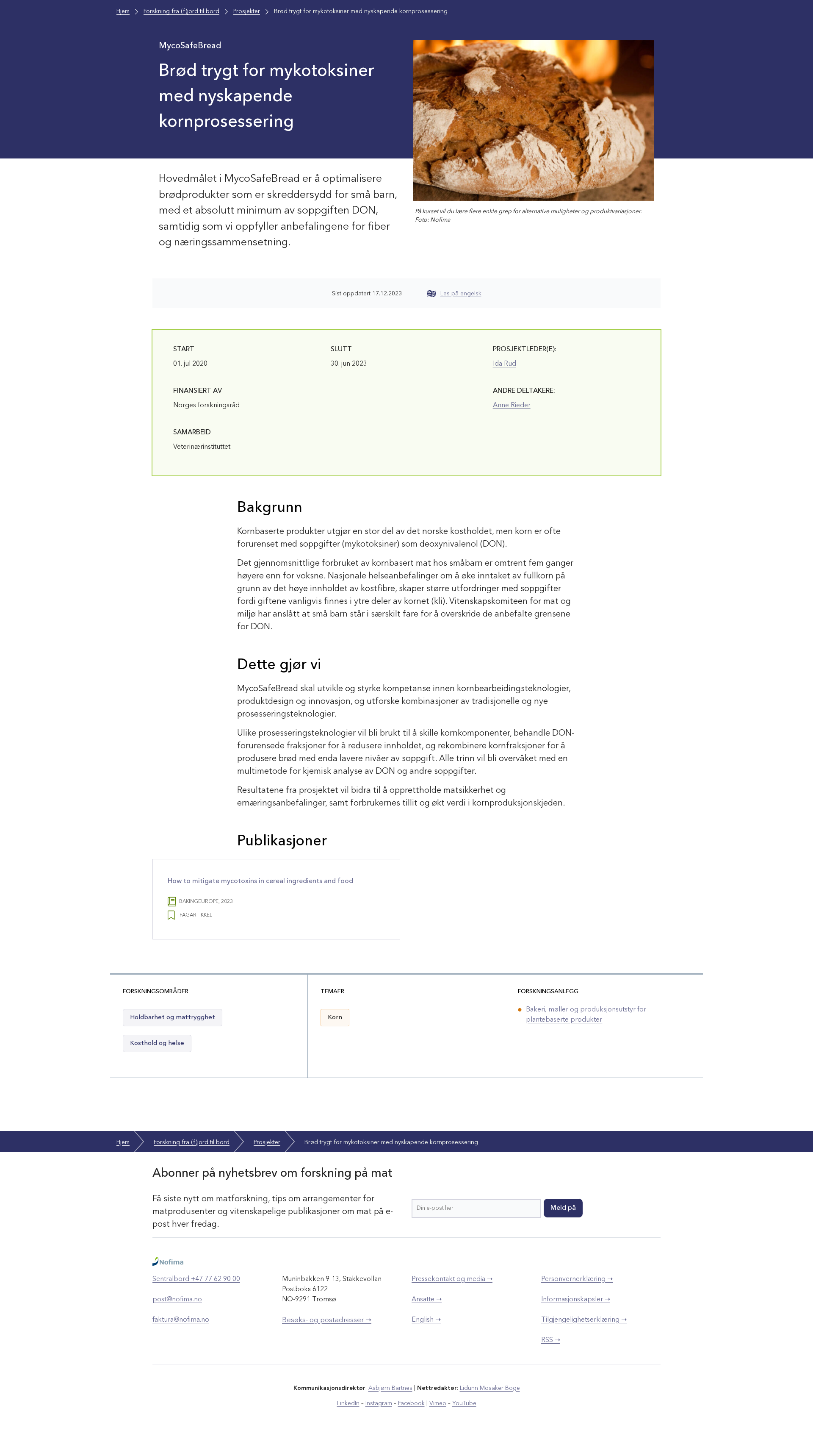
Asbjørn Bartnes (390, 1388)
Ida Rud (504, 364)
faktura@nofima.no (180, 1320)
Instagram (378, 1403)
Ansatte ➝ (427, 1299)
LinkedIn (348, 1403)
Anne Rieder (512, 405)
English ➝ (426, 1320)
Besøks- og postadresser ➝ (326, 1320)
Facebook (411, 1403)
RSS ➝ (550, 1340)
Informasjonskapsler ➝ (575, 1299)
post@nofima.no (177, 1299)
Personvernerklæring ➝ (577, 1279)
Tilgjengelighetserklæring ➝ (584, 1320)
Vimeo (437, 1403)
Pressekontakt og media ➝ (452, 1279)
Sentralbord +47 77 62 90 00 (196, 1279)
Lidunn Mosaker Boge (490, 1388)
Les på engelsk (460, 294)
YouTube (464, 1403)
